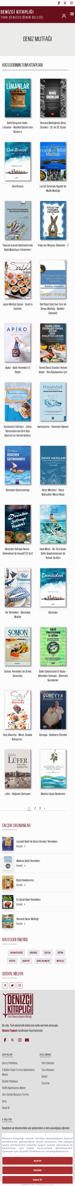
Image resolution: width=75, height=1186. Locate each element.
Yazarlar (46, 1083)
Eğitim (60, 952)
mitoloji (60, 961)
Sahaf (44, 1076)
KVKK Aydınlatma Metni (13, 1088)
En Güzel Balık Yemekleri (28, 899)
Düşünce (33, 952)
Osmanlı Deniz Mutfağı (27, 919)
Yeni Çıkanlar (48, 1063)
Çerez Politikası (9, 1063)
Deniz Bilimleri (43, 961)
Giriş (4, 1101)
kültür (12, 961)
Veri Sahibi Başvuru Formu (15, 1094)
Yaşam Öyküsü (16, 952)
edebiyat (26, 961)
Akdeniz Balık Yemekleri (28, 861)
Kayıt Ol (5, 1108)
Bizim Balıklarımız (25, 880)
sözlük (47, 952)
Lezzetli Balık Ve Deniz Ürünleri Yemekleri (37, 841)
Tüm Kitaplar (48, 1070)
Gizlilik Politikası (10, 1081)
